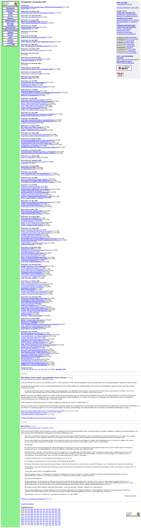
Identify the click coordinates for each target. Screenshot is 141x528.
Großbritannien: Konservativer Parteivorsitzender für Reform (37, 144)
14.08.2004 (128, 47)
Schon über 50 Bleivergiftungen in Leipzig (34, 412)
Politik (10, 13)
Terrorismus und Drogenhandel (126, 34)
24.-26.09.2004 (131, 53)
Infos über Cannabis (10, 24)
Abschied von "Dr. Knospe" (28, 84)
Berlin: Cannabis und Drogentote (30, 282)
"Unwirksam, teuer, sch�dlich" (29, 276)
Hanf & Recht (10, 27)
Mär (32, 509)
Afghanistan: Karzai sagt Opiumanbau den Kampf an (35, 250)
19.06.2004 (130, 44)
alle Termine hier (131, 37)
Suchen (10, 40)
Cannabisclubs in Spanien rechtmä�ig (32, 73)
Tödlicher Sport (25, 241)
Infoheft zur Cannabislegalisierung (127, 16)
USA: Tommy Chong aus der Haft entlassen (33, 349)
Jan (39, 369)
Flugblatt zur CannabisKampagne (127, 14)
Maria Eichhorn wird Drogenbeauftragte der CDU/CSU (36, 136)
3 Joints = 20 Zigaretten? (124, 29)
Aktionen (10, 18)
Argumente (10, 10)
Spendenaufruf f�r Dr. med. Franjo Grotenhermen (35, 336)
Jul (22, 369)
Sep (27, 369)
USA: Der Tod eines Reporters (29, 256)
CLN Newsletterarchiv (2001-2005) (128, 7)
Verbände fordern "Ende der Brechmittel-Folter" (34, 243)
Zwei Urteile (24, 163)
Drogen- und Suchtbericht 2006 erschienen (33, 110)
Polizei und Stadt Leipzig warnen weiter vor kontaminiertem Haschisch (42, 411)
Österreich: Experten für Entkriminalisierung (33, 294)
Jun (41, 509)
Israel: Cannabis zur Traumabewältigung (32, 325)
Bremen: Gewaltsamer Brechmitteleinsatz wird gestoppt (36, 231)
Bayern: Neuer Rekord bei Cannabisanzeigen (33, 270)
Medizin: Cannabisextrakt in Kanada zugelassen (34, 179)
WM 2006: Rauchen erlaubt (28, 123)
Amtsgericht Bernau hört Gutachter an (31, 359)
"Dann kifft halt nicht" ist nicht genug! (32, 414)
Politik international (10, 30)
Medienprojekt (10, 20)
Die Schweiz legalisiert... (28, 221)
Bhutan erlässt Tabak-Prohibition (30, 254)
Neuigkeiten (10, 8)
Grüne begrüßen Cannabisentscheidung (32, 237)
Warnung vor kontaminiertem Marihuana (33, 499)
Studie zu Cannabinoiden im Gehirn (31, 157)
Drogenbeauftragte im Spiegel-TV (30, 360)
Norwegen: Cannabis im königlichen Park (32, 311)
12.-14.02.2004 (133, 39)
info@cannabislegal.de (128, 63)
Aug (24, 369)
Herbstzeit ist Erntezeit (27, 304)
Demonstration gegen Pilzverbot (30, 229)
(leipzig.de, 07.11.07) (130, 496)
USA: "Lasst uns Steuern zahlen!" (30, 17)
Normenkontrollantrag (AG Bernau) (128, 20)
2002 (22, 521)
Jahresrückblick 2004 (123, 30)
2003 (22, 519)
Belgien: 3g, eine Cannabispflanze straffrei (33, 222)
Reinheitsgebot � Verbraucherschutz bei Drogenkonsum (38, 418)
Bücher (10, 35)
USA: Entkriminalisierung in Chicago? (31, 285)
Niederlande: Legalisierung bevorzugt (31, 193)
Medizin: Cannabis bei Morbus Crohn (31, 224)
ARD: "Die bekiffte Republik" (29, 278)
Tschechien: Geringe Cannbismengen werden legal (35, 134)
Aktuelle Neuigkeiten (27, 504)
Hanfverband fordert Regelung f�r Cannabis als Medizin (36, 232)
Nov (33, 369)
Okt (30, 369)
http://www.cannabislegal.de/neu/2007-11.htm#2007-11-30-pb (37, 379)
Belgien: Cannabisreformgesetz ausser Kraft (33, 284)
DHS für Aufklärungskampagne (29, 267)
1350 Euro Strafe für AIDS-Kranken (31, 188)
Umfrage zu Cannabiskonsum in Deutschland (33, 291)
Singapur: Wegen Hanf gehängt (29, 337)
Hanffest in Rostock (26, 313)
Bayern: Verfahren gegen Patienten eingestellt (34, 102)
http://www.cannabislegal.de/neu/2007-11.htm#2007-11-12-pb (37, 428)
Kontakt (10, 42)
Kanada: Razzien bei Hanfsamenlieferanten (33, 107)
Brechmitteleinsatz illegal (28, 85)
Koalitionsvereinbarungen (124, 32)
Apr (35, 509)
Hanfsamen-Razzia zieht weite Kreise (31, 94)
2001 (22, 523)
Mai (38, 509)
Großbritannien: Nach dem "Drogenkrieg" (32, 287)
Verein (10, 15)
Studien (10, 32)
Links (10, 37)
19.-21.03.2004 (129, 40)
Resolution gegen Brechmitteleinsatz (31, 235)
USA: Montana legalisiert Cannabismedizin (33, 275)
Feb (42, 369)
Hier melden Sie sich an (125, 4)
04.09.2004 (131, 51)
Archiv (45, 369)
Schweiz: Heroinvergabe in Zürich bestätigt (33, 292)
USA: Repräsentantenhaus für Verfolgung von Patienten (36, 353)
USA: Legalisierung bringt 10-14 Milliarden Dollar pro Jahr (37, 175)
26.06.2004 (130, 46)
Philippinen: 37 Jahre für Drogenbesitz (31, 346)
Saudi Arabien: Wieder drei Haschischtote (32, 307)
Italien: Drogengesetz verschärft (30, 128)
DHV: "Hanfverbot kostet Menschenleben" (32, 343)
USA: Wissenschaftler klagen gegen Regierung (34, 339)
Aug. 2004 (132, 49)
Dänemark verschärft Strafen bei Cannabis (33, 50)
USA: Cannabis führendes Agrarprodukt (32, 59)
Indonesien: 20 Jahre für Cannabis (30, 186)
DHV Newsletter (122, 2)
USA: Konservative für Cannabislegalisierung (33, 362)
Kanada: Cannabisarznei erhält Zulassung (32, 195)
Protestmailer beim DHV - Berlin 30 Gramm (33, 206)
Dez (36, 369)
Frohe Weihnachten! (26, 251)
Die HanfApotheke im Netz (28, 169)
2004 (22, 518)
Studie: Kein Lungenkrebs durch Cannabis (32, 99)
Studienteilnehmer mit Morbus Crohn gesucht (33, 162)
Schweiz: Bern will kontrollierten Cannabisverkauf (34, 104)
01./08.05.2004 (129, 42)
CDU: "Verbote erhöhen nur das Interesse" (33, 105)
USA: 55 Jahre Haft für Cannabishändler (32, 269)
